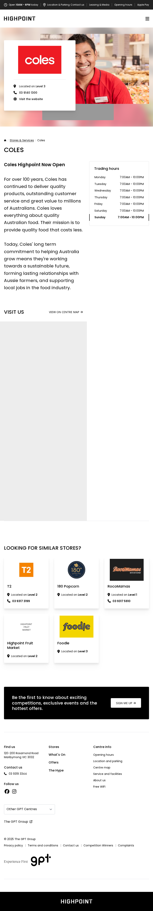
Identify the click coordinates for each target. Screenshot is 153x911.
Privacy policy (13, 845)
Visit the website (31, 99)
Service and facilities (107, 774)
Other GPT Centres (22, 809)
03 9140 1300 (28, 93)
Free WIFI (99, 787)
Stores (54, 747)
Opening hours (123, 4)
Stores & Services (22, 140)
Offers (54, 762)
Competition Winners (98, 845)
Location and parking (107, 761)
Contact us (77, 4)
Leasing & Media (99, 4)
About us (99, 780)
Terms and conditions (43, 845)
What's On (57, 755)
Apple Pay (143, 4)
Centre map (101, 767)
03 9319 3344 (18, 774)
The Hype (56, 770)
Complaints (126, 845)
